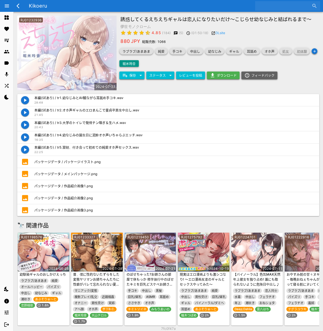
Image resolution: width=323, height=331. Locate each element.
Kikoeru (38, 6)
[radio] (123, 33)
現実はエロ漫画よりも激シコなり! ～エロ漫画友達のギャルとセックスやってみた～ (203, 279)
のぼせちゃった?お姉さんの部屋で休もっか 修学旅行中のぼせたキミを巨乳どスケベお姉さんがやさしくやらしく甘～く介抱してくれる (150, 284)
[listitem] (6, 17)
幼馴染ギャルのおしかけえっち (43, 274)
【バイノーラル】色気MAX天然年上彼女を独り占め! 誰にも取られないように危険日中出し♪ (256, 279)
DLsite (220, 33)
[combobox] (284, 6)
